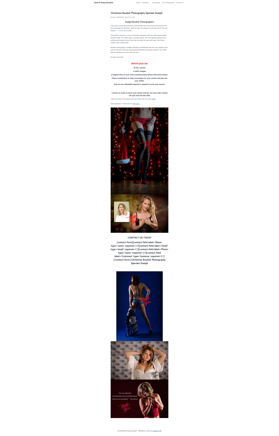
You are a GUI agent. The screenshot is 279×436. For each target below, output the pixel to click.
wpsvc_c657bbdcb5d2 (118, 17)
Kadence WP (157, 431)
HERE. (154, 99)
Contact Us (180, 3)
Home (138, 3)
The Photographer (168, 3)
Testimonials (156, 3)
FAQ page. (136, 104)
